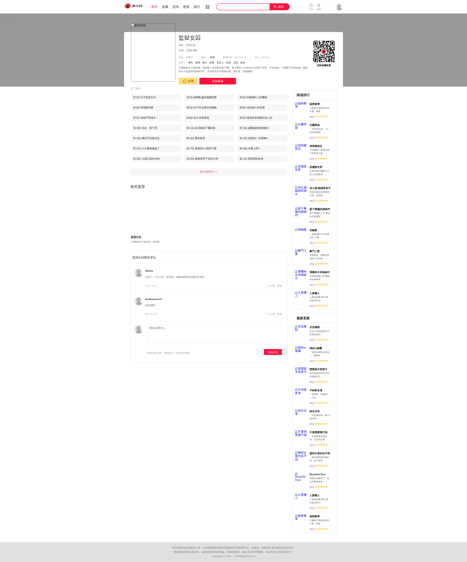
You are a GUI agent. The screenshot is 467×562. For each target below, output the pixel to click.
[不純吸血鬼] (301, 392)
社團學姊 (315, 125)
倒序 (137, 88)
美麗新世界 (316, 167)
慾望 (197, 62)
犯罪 (228, 62)
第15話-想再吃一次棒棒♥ (253, 138)
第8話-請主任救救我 (197, 117)
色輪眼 (313, 230)
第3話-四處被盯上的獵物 (253, 97)
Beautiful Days (318, 474)
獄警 (212, 62)
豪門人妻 (315, 251)
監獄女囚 (136, 237)
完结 (175, 7)
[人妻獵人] (301, 295)
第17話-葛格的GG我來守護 (201, 148)
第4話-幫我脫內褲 (143, 107)
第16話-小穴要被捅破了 (146, 148)
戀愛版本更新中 (318, 369)
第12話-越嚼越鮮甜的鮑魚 (254, 128)
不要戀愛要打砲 (318, 432)
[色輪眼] (301, 229)
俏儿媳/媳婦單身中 (320, 188)
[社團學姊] (301, 127)
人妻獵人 (315, 293)
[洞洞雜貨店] (301, 148)
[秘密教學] (301, 106)
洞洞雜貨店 (316, 146)
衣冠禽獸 (315, 327)
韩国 (212, 57)
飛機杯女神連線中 (320, 272)
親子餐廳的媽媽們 (320, 209)
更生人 (220, 62)
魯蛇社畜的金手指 (320, 453)
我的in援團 (316, 348)
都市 (190, 62)
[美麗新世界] (301, 169)
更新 (186, 7)
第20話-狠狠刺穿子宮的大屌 (202, 158)
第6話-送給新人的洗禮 (252, 107)
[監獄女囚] (146, 214)
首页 (154, 7)
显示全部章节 (207, 171)
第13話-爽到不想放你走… (147, 138)
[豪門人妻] (301, 253)
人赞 (272, 285)
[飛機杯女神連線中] (301, 278)
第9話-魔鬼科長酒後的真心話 (256, 117)
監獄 (242, 62)
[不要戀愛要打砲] (301, 434)
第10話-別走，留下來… (146, 128)
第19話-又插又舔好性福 (146, 158)
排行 (197, 7)
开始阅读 (217, 81)
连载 (165, 7)
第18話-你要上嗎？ (250, 148)
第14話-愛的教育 (195, 138)
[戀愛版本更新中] (301, 371)
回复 (279, 285)
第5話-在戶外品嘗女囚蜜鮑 (201, 107)
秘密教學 (315, 104)
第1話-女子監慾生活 (144, 97)
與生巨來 (315, 411)
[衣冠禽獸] (301, 329)
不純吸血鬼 (316, 390)
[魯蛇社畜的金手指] (301, 459)
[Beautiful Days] (301, 479)
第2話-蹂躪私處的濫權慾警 (201, 97)
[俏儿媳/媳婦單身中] (301, 194)
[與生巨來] (301, 413)
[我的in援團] (301, 350)
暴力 (204, 62)
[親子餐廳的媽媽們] (301, 215)
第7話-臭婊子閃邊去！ (145, 117)
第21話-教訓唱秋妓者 (251, 158)
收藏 (191, 81)
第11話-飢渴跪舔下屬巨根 (200, 128)
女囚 (235, 62)
